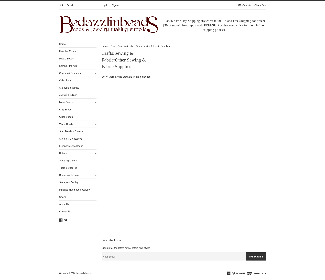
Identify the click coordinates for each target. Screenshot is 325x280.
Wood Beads (77, 124)
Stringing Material (77, 160)
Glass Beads (77, 116)
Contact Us (65, 211)
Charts (62, 197)
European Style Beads (77, 146)
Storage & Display (77, 182)
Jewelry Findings (77, 95)
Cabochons (77, 80)
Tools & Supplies (77, 167)
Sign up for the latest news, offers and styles (126, 248)
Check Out (260, 5)
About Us (64, 204)
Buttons (77, 153)
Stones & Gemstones (77, 138)
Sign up (116, 5)
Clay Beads (65, 109)
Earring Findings (77, 65)
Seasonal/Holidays (77, 175)
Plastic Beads (77, 58)
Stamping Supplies (77, 87)
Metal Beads (77, 102)
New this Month (67, 51)
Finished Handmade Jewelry (74, 189)
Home (62, 44)
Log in (105, 5)
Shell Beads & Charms (77, 131)
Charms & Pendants (77, 73)
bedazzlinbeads (84, 273)
